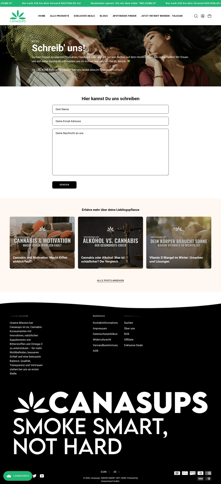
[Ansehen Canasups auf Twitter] (34, 475)
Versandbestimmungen (107, 345)
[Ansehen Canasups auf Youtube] (41, 475)
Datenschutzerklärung (106, 334)
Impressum (100, 328)
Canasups (95, 478)
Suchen (128, 322)
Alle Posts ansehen (110, 280)
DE (115, 471)
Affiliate (128, 339)
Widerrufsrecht (102, 339)
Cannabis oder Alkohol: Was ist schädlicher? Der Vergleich (103, 259)
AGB (95, 350)
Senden (64, 184)
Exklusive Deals (133, 345)
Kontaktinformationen (106, 322)
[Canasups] (18, 16)
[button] (60, 16)
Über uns (129, 328)
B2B (126, 334)
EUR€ (104, 471)
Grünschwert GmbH (110, 481)
